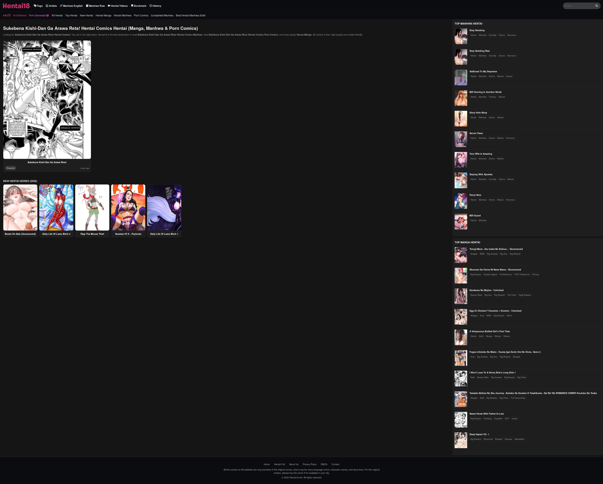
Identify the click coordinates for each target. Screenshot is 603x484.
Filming (535, 274)
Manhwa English (72, 6)
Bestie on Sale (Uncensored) (20, 233)
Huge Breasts (525, 294)
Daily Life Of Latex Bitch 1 (164, 233)
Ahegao (473, 253)
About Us (293, 464)
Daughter (498, 418)
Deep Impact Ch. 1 (479, 434)
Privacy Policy (309, 464)
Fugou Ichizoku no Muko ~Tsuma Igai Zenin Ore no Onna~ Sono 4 (505, 351)
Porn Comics (141, 15)
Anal (482, 315)
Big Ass (503, 253)
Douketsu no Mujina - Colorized (487, 290)
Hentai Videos (119, 6)
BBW (482, 253)
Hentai (473, 34)
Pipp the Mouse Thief (92, 233)
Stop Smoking (477, 30)
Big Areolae (492, 253)
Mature (500, 76)
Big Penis (521, 377)
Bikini (509, 315)
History (156, 6)
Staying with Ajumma (481, 174)
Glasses (508, 438)
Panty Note (475, 194)
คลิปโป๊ (7, 15)
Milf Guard (475, 215)
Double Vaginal (490, 274)
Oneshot (10, 168)
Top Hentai (71, 15)
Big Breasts (515, 253)
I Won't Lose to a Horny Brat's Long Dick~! (493, 372)
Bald (472, 377)
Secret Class (476, 133)
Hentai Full (279, 464)
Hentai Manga (103, 15)
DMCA (324, 464)
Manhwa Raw (96, 6)
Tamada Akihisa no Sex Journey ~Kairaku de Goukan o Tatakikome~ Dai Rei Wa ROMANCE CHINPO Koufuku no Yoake (533, 393)
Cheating (488, 418)
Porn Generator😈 (39, 15)
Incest (514, 418)
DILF (507, 418)
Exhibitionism (506, 274)
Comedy (492, 34)
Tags (39, 6)
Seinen (509, 76)
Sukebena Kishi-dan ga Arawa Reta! (47, 162)
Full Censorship (518, 397)
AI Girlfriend (19, 15)
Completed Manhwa (162, 15)
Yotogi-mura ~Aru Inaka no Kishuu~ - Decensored (496, 248)
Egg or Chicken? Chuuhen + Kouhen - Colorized (496, 310)
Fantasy (492, 96)
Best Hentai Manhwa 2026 (190, 15)
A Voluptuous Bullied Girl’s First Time (490, 331)
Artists (52, 6)
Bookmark (139, 6)
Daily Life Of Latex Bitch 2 (56, 233)
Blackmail (488, 438)
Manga (489, 336)
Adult (481, 336)
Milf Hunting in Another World (486, 92)
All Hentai (57, 15)
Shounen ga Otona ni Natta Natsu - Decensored (495, 269)
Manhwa (482, 34)
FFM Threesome (522, 274)
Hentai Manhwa (122, 15)
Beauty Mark (476, 294)
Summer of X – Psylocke (128, 233)
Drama (502, 34)
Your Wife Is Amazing (481, 153)
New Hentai (86, 15)
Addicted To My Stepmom (483, 71)
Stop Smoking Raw (480, 50)
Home (267, 464)
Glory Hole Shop (478, 112)
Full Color (512, 294)
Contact (335, 464)
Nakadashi (519, 438)
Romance (511, 34)
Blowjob (516, 356)
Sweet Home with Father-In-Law (487, 413)
